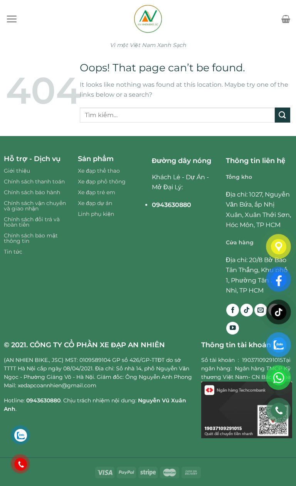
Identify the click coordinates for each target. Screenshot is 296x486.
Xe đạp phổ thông (102, 181)
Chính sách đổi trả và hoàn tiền (32, 222)
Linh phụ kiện (96, 213)
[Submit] (282, 115)
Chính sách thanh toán (34, 181)
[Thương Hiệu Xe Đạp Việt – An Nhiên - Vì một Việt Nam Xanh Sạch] (148, 19)
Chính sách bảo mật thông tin (31, 238)
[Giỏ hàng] (285, 18)
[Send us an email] (260, 310)
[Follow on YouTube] (232, 328)
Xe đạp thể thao (99, 170)
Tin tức (13, 251)
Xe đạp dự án (95, 203)
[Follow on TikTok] (246, 310)
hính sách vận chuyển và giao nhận (35, 206)
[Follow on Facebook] (232, 310)
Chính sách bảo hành (32, 192)
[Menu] (11, 19)
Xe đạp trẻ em (96, 192)
